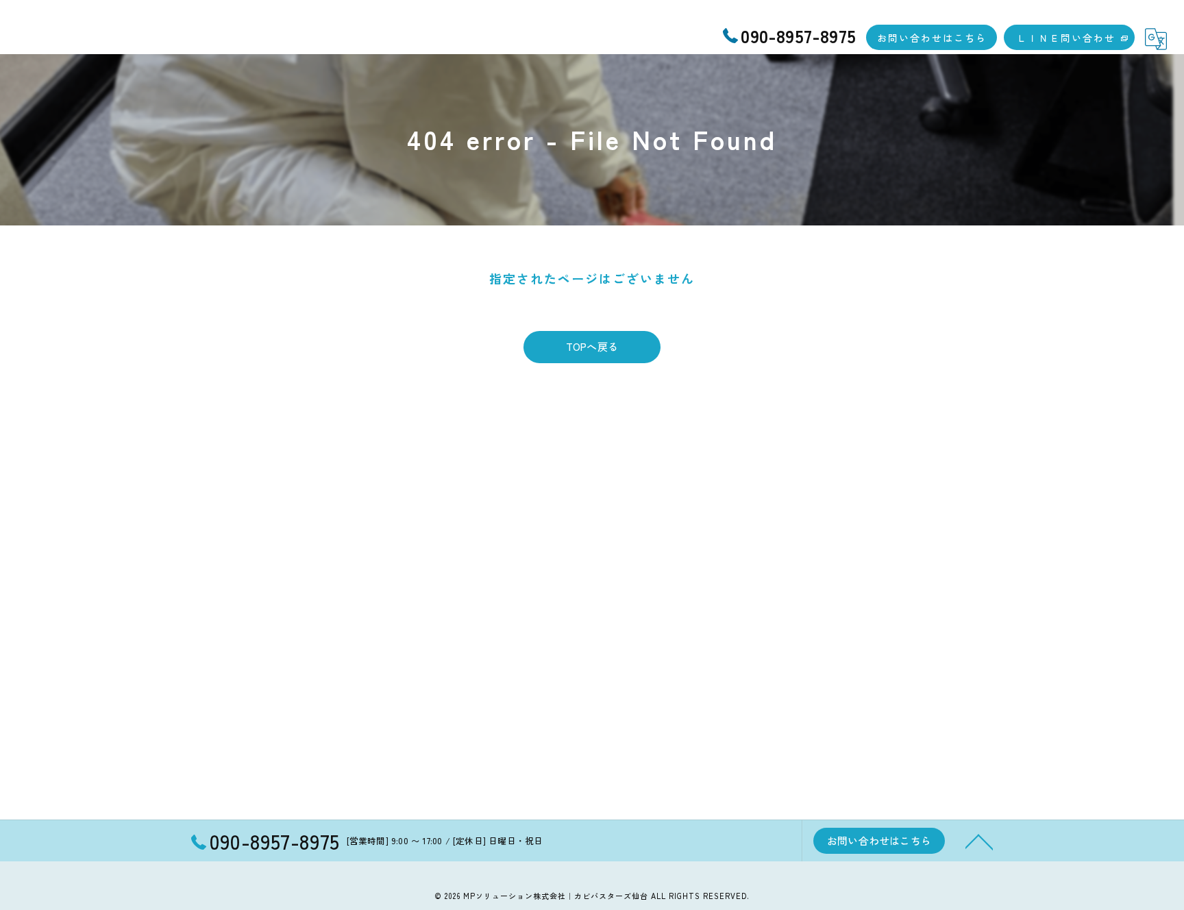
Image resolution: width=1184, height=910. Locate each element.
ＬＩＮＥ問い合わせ (1066, 38)
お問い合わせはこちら (932, 38)
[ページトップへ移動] (979, 840)
